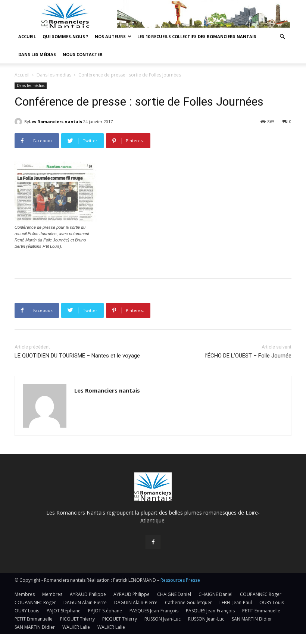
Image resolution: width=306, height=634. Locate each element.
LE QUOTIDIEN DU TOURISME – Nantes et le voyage (77, 355)
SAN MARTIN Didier (252, 619)
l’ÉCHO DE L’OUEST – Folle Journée (248, 355)
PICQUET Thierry (77, 619)
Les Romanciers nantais (55, 121)
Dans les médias (37, 54)
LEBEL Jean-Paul (235, 602)
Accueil (27, 36)
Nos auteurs (110, 36)
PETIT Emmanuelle (261, 611)
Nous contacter (83, 54)
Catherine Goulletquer (188, 602)
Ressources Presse (180, 580)
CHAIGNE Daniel (174, 594)
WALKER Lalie (76, 627)
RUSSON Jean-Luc (162, 619)
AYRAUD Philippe (88, 594)
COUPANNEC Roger (260, 594)
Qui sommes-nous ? (65, 36)
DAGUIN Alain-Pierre (85, 602)
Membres (25, 594)
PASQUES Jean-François (153, 611)
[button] (282, 36)
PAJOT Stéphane (64, 611)
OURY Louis (271, 602)
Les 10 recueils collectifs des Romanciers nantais (196, 36)
